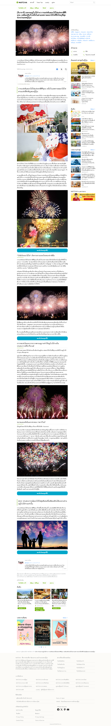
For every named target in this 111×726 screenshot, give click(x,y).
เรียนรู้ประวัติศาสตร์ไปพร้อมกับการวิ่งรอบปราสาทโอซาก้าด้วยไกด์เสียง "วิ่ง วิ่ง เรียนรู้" (88, 162)
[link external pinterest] (65, 710)
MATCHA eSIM (20, 689)
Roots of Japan (60, 698)
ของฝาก (84, 32)
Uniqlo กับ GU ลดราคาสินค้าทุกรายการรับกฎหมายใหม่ (87, 100)
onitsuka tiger (75, 36)
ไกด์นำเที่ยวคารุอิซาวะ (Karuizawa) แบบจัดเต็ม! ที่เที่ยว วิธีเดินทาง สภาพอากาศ (88, 121)
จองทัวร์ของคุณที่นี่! (42, 250)
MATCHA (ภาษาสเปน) (41, 686)
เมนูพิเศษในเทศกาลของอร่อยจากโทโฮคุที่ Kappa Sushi (88, 92)
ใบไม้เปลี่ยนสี (81, 38)
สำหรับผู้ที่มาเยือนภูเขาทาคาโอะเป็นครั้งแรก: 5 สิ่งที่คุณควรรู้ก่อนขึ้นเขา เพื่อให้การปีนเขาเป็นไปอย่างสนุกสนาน (88, 155)
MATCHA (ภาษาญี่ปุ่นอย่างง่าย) (24, 686)
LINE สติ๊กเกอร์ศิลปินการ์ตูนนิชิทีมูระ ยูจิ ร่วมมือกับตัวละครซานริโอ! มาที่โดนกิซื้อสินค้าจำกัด (83, 71)
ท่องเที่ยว (75, 55)
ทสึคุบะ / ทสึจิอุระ (34, 8)
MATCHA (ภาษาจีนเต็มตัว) (62, 679)
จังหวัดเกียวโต (61, 664)
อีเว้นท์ (44, 8)
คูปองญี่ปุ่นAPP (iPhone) (62, 686)
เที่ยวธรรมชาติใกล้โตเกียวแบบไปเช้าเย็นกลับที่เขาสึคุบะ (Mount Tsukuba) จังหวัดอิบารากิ (25, 603)
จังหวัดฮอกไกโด (81, 664)
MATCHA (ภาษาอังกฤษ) (42, 679)
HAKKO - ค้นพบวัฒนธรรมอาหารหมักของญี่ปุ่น (67, 701)
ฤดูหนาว (78, 32)
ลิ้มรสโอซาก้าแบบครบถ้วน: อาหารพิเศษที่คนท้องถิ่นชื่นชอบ (88, 183)
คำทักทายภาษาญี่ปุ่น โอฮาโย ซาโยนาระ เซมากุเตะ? (88, 112)
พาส (85, 34)
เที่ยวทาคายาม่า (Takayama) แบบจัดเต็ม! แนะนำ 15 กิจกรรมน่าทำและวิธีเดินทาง (88, 136)
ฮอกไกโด (90, 32)
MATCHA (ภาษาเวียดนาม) (82, 683)
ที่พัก (73, 32)
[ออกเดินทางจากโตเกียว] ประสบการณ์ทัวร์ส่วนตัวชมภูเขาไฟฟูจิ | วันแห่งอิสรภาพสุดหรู (88, 177)
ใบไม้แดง (74, 38)
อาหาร (75, 51)
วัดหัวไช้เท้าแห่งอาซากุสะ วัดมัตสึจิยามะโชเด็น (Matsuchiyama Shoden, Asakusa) (88, 128)
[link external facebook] (58, 710)
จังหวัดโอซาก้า (80, 661)
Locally (47, 2)
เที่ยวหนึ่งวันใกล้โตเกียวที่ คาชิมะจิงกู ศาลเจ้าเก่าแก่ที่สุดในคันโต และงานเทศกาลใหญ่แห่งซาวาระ (59, 603)
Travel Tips (40, 2)
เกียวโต (88, 38)
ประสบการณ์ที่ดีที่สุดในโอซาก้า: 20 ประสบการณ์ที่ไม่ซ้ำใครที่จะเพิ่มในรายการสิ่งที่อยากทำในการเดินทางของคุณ (88, 170)
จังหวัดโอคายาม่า (81, 671)
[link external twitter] (61, 710)
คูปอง (53, 2)
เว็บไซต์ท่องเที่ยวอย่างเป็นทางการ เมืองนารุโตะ (27, 701)
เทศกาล (52, 8)
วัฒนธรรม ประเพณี (90, 55)
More (64, 618)
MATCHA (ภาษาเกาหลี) (22, 683)
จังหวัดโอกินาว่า (81, 667)
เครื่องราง (92, 40)
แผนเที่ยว (83, 36)
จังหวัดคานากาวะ (61, 671)
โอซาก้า (86, 40)
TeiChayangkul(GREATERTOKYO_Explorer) (60, 605)
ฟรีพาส (89, 34)
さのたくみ (22, 605)
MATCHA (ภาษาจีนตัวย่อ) (42, 683)
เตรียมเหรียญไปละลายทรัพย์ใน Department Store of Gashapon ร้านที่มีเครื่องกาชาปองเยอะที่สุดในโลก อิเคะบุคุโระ (88, 87)
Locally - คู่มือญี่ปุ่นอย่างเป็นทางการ (45, 689)
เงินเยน (73, 42)
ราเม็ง (88, 36)
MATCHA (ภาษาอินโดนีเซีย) (63, 683)
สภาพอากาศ (75, 34)
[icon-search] (94, 2)
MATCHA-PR (40, 605)
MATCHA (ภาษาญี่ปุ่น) (21, 679)
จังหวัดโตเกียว (61, 661)
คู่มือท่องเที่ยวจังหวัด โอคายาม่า (24, 698)
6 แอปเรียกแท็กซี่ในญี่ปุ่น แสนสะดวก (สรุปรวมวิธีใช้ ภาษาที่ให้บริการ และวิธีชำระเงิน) (88, 143)
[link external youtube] (68, 710)
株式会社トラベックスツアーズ (32, 76)
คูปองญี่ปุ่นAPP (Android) (82, 686)
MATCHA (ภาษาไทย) (81, 679)
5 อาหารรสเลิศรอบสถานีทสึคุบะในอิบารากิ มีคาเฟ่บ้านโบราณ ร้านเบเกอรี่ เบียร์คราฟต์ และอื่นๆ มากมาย (42, 603)
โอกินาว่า (74, 40)
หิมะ (81, 34)
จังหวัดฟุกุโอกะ (61, 667)
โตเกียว (80, 40)
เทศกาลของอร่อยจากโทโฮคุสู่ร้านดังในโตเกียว (88, 77)
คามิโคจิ (79, 42)
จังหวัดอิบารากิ (22, 8)
